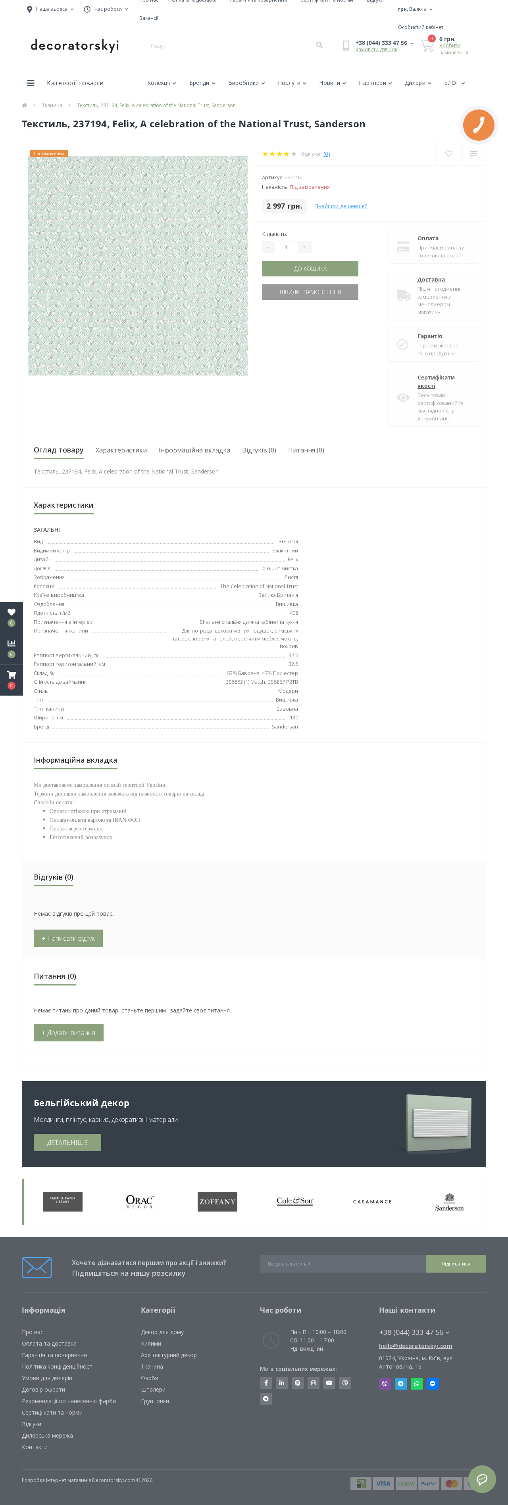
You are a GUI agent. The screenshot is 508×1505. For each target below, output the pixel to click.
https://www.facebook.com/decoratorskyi (266, 1383)
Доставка (431, 279)
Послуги (289, 82)
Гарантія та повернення (54, 1355)
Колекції (158, 82)
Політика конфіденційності (58, 1366)
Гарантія (430, 336)
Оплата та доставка (49, 1343)
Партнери (372, 82)
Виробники (243, 82)
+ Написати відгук (68, 938)
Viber (385, 1384)
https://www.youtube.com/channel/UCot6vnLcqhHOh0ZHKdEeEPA (329, 1383)
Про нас (32, 1332)
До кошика (310, 268)
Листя (291, 577)
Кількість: (274, 234)
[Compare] (473, 153)
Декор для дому (162, 1332)
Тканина (52, 105)
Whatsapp (417, 1384)
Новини (329, 82)
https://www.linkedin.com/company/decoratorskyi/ (282, 1383)
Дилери (415, 82)
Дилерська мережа (47, 1435)
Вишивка (287, 604)
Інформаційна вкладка (194, 450)
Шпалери (153, 1389)
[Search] (319, 46)
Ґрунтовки (155, 1401)
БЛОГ (451, 82)
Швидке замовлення (310, 292)
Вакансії (148, 18)
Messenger (433, 1384)
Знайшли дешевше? (341, 206)
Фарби (149, 1378)
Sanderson (285, 726)
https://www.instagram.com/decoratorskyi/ (313, 1383)
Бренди (199, 82)
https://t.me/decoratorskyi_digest (266, 1399)
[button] (11, 680)
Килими (151, 1343)
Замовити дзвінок (376, 49)
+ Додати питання (69, 1032)
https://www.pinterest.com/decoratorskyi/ (298, 1383)
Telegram (401, 1384)
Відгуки (31, 1424)
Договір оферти (43, 1389)
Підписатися (456, 1263)
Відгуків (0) (259, 450)
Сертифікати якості (436, 381)
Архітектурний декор (169, 1355)
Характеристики (121, 450)
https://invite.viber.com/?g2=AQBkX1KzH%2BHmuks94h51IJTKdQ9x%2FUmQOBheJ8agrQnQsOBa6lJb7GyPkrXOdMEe (345, 1383)
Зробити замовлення (453, 49)
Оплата (428, 238)
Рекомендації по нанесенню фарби (69, 1401)
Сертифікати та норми (52, 1412)
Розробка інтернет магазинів (56, 1480)
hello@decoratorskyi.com (415, 1346)
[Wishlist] (448, 153)
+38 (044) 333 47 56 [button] (411, 1332)
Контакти (35, 1447)
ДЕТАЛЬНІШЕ (67, 1142)
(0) (326, 153)
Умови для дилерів (47, 1378)
